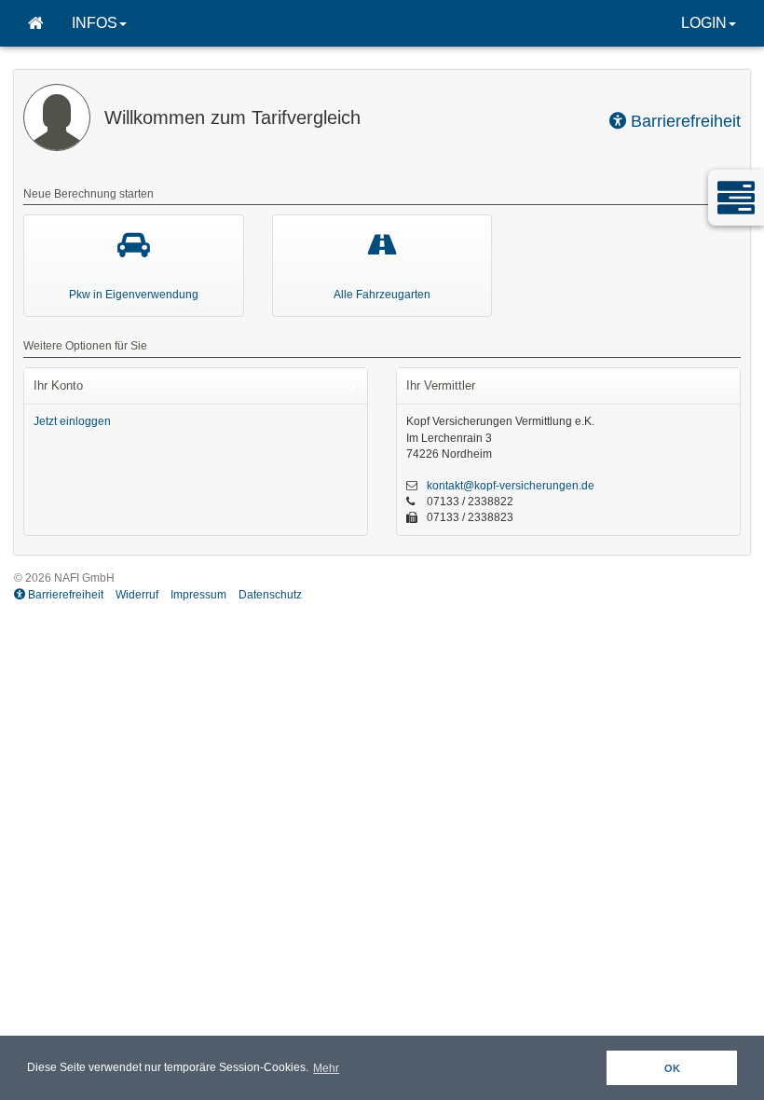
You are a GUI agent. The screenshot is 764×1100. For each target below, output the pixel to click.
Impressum (198, 594)
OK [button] (672, 1068)
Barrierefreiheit (683, 121)
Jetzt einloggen (72, 421)
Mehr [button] (326, 1068)
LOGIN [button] (704, 23)
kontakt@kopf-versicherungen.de (510, 485)
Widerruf (137, 594)
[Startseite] (36, 23)
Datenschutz (270, 594)
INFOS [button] (94, 23)
